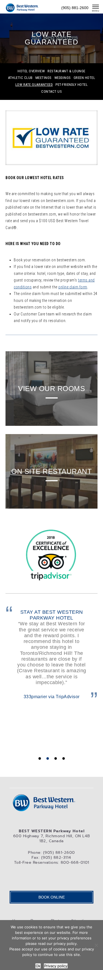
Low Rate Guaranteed (34, 85)
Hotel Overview (31, 71)
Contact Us (51, 92)
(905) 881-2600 (74, 8)
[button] (39, 758)
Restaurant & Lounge (66, 71)
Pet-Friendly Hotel (71, 85)
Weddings (62, 78)
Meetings (43, 78)
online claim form (72, 287)
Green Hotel (84, 78)
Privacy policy (55, 966)
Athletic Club (20, 78)
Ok (38, 966)
